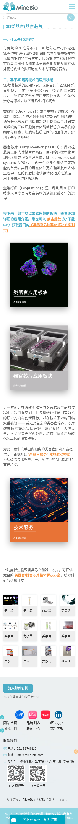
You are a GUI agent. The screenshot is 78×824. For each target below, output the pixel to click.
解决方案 (56, 723)
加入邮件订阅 (18, 688)
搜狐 (42, 799)
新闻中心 (33, 729)
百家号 (62, 799)
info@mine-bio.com (30, 755)
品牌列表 (33, 723)
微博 (52, 799)
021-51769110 (26, 748)
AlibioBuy (29, 799)
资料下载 (56, 729)
